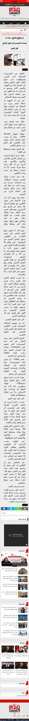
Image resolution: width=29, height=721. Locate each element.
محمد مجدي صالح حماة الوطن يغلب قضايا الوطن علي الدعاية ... (8, 672)
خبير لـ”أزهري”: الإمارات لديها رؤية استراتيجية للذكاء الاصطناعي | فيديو (10, 616)
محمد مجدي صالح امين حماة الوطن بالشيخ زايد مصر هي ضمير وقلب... (7, 656)
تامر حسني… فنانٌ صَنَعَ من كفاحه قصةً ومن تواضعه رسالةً (21, 655)
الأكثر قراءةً (21, 604)
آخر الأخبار (21, 551)
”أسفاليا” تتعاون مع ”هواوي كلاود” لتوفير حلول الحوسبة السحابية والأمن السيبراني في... (10, 632)
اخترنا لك (22, 643)
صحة (21, 30)
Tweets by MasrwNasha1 (22, 696)
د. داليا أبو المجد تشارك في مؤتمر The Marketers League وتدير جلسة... (10, 608)
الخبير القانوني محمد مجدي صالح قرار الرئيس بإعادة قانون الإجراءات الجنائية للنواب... (21, 672)
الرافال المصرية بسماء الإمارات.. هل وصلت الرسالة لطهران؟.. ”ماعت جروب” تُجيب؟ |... (10, 625)
